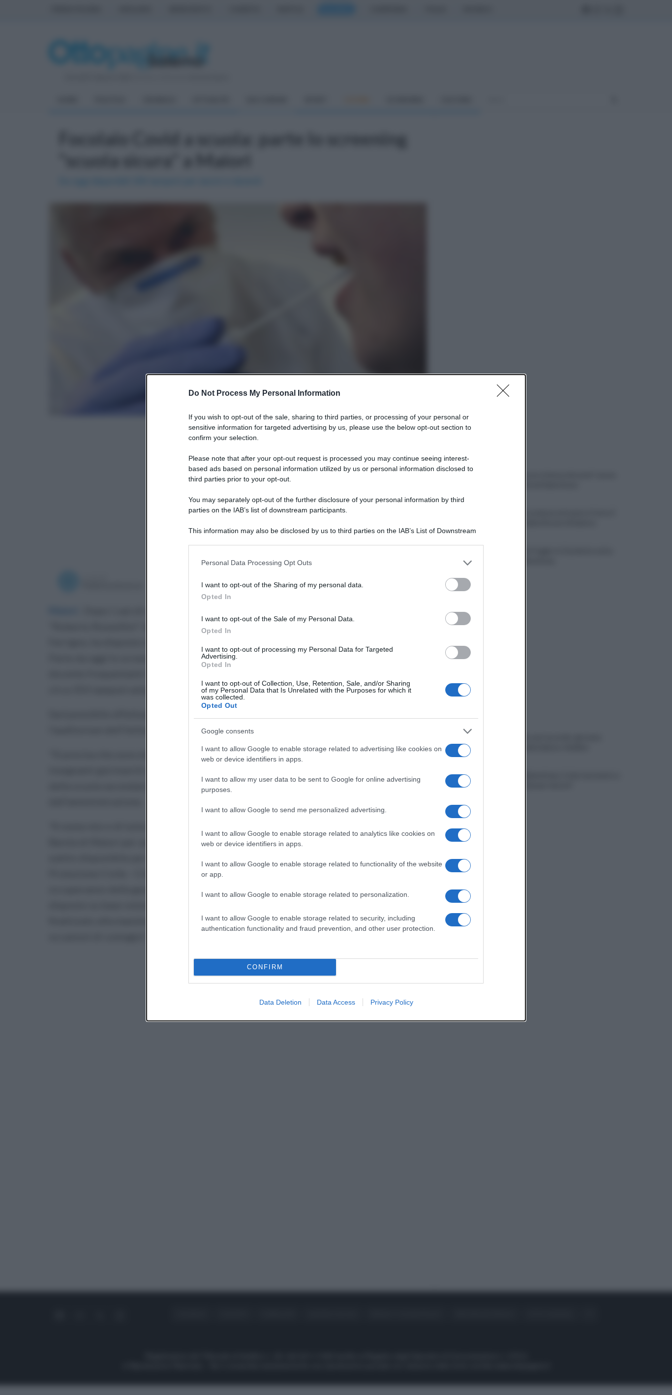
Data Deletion (280, 1002)
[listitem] (336, 563)
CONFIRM (265, 967)
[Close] (506, 393)
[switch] (458, 584)
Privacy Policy (391, 1002)
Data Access (336, 1002)
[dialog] (336, 698)
